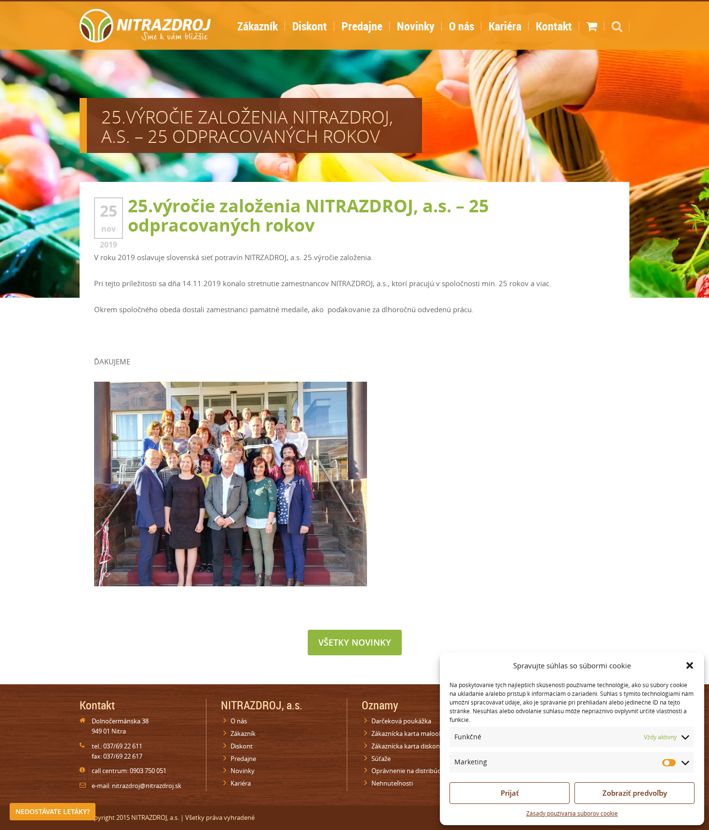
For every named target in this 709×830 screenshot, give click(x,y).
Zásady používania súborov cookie (572, 813)
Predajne (361, 26)
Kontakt (554, 26)
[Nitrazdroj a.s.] (145, 24)
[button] (690, 665)
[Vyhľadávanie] (617, 29)
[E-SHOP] (591, 29)
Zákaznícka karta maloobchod (414, 733)
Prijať (510, 793)
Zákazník (257, 26)
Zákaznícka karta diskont (406, 746)
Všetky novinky (354, 642)
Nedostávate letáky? (52, 811)
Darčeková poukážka (401, 721)
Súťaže (381, 758)
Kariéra (505, 26)
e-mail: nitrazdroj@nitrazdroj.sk (136, 785)
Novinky (416, 26)
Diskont (309, 26)
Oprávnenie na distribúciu (408, 770)
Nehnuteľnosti (392, 783)
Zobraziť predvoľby (634, 793)
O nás (461, 26)
